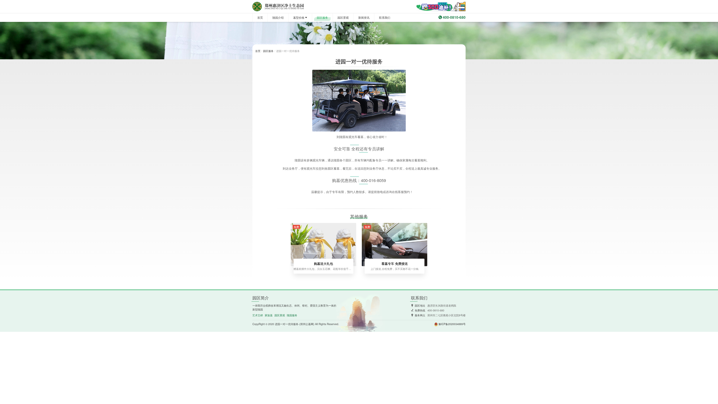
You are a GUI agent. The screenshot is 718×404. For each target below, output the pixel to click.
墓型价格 (298, 17)
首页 (260, 17)
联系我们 (384, 17)
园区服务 (322, 17)
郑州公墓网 (306, 324)
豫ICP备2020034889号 (452, 324)
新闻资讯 (363, 17)
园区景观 (343, 17)
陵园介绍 (278, 17)
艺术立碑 (257, 315)
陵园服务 (292, 315)
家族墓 (269, 315)
